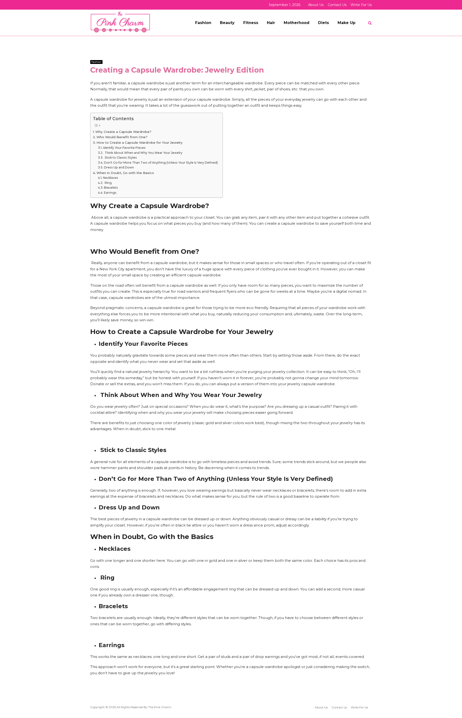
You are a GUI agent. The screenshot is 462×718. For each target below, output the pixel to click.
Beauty (227, 22)
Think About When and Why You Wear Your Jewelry (143, 153)
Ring (107, 183)
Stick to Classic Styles (120, 157)
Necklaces (110, 178)
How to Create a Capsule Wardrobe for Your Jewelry (139, 142)
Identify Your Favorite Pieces (124, 147)
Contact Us (337, 5)
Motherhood (296, 22)
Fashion (203, 22)
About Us (316, 5)
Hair (271, 22)
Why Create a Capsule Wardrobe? (123, 132)
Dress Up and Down (119, 167)
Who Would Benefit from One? (122, 137)
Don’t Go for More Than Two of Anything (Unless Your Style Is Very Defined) (161, 162)
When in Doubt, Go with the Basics (125, 173)
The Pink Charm (159, 707)
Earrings (110, 192)
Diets (323, 22)
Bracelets (111, 187)
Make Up (346, 22)
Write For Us (361, 5)
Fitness (250, 22)
